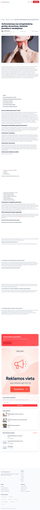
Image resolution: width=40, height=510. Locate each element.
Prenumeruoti (20, 405)
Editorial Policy (23, 489)
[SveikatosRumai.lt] (10, 471)
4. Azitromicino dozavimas (8, 102)
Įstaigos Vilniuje (4, 499)
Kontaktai (2, 486)
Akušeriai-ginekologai (5, 501)
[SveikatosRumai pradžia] (5, 2)
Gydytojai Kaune (11, 496)
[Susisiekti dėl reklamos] (20, 371)
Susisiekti (36, 1)
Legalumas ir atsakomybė (5, 491)
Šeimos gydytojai (12, 501)
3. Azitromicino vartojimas (8, 101)
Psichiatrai (3, 504)
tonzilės (20, 216)
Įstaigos (22, 479)
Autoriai (22, 474)
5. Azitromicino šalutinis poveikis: (9, 104)
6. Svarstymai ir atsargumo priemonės (10, 106)
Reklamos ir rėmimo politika (25, 491)
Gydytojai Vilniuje (4, 496)
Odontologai (10, 499)
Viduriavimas (6, 170)
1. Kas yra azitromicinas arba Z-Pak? (9, 97)
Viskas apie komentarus (5, 489)
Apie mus (22, 472)
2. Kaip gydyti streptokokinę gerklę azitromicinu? (12, 99)
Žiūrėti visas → (35, 432)
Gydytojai (22, 477)
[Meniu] (31, 2)
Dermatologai (15, 499)
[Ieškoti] (28, 2)
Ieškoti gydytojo (7, 342)
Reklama (22, 481)
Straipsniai (7, 19)
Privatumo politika (24, 486)
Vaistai (11, 19)
